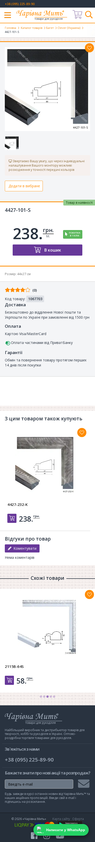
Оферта (78, 819)
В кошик (52, 250)
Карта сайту (61, 819)
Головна (10, 28)
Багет (50, 28)
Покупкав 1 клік (74, 234)
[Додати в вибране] (89, 47)
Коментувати (23, 548)
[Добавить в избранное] (81, 432)
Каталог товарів (31, 28)
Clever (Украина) (69, 28)
